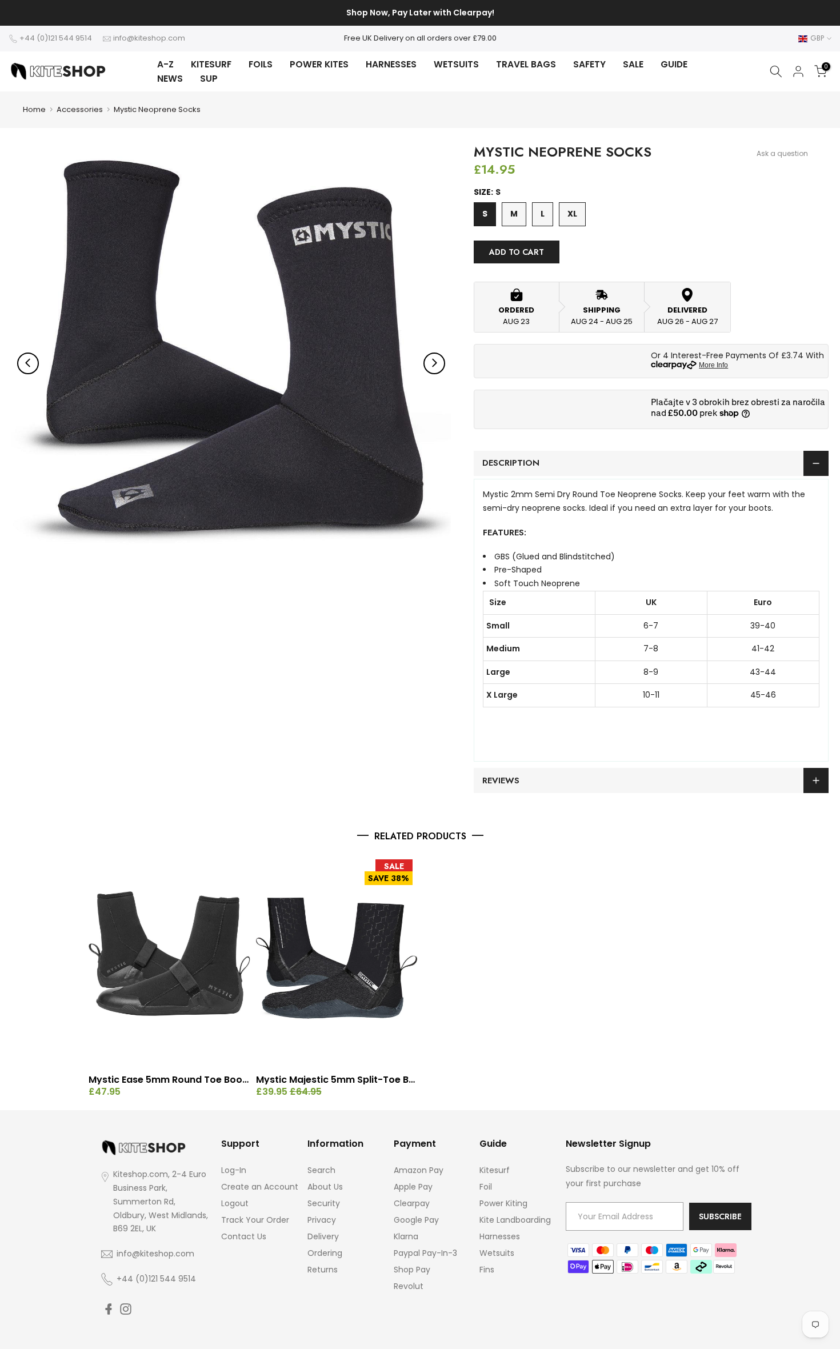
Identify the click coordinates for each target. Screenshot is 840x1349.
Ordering (324, 1253)
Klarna (406, 1236)
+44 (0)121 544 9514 (55, 38)
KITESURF (211, 64)
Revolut (408, 1286)
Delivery (323, 1236)
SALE (633, 64)
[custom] (108, 1309)
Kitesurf (494, 1170)
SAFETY (589, 64)
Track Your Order (255, 1220)
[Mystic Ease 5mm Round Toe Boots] (169, 962)
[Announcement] (420, 13)
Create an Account (259, 1186)
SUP (209, 79)
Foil (485, 1186)
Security (323, 1203)
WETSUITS (456, 64)
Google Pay (416, 1220)
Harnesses (499, 1236)
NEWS (170, 79)
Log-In (233, 1170)
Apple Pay (413, 1186)
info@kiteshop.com (149, 38)
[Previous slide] (28, 363)
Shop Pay (412, 1269)
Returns (322, 1269)
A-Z (165, 64)
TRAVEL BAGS (526, 64)
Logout (235, 1203)
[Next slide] (434, 363)
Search (321, 1170)
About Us (325, 1186)
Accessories (80, 109)
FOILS (261, 64)
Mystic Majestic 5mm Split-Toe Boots (337, 1079)
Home (34, 109)
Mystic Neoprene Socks (157, 109)
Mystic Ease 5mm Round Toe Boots (169, 1079)
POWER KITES (319, 64)
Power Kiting (503, 1203)
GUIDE (674, 64)
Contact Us (243, 1236)
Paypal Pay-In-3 (425, 1253)
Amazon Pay (418, 1170)
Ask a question (782, 153)
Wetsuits (496, 1253)
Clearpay (412, 1203)
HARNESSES (391, 64)
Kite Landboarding (515, 1220)
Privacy (321, 1220)
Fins (486, 1269)
